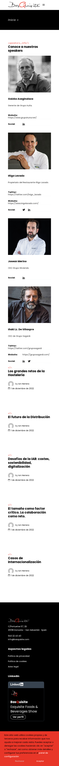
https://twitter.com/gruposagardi (25, 348)
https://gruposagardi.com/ (36, 354)
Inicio (12, 20)
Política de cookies (17, 661)
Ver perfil (18, 717)
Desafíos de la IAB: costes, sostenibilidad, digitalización (29, 463)
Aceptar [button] (40, 761)
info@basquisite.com (18, 639)
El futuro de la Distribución (29, 417)
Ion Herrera (23, 383)
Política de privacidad (19, 656)
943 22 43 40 (14, 635)
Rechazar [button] (19, 761)
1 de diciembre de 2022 (22, 388)
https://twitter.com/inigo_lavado (24, 194)
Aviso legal (13, 666)
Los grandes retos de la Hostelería (26, 373)
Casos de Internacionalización (24, 560)
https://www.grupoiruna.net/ (22, 117)
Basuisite (19, 702)
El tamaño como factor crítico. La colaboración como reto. (27, 512)
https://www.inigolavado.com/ (23, 203)
